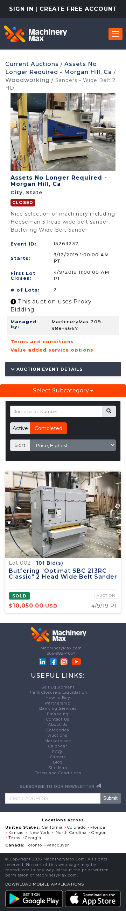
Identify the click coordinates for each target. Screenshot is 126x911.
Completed (48, 428)
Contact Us (57, 719)
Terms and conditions (42, 341)
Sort (20, 445)
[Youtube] (76, 661)
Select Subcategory (61, 390)
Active (20, 428)
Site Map (57, 768)
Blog (58, 762)
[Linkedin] (43, 661)
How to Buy (58, 697)
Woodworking (27, 80)
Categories (58, 730)
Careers (58, 757)
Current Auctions (32, 64)
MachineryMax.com (61, 648)
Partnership (57, 703)
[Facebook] (53, 661)
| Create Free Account (76, 9)
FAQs (57, 752)
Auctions (57, 735)
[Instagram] (65, 661)
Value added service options (51, 350)
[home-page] (35, 34)
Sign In (21, 9)
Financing (58, 714)
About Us (58, 724)
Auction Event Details (49, 369)
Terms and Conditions (58, 773)
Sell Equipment (58, 687)
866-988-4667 (61, 653)
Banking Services (58, 708)
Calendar (57, 746)
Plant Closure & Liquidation (57, 692)
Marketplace (57, 741)
